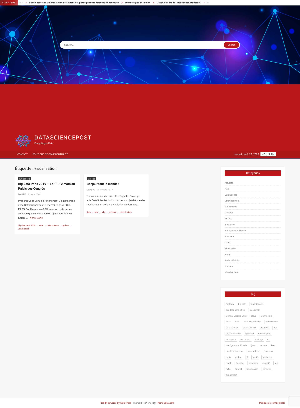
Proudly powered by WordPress (115, 403)
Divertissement (232, 200)
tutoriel (238, 369)
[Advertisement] (150, 109)
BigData (230, 304)
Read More (36, 218)
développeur (264, 333)
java (253, 345)
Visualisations (231, 272)
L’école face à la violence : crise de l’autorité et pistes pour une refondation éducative (60, 2)
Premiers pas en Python (124, 2)
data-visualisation (252, 321)
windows (267, 369)
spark (228, 363)
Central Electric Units (236, 316)
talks (228, 369)
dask (228, 321)
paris (228, 357)
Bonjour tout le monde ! (103, 184)
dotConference (233, 333)
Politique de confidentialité (50, 154)
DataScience (231, 195)
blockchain (255, 310)
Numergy (268, 351)
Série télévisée (232, 260)
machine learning (234, 351)
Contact (22, 154)
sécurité (266, 363)
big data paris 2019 (26, 225)
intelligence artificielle (236, 345)
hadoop (259, 339)
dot (275, 327)
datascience (272, 321)
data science (53, 225)
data (41, 225)
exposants (245, 339)
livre (273, 345)
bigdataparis (257, 304)
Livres (228, 242)
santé (255, 357)
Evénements (24, 179)
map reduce (253, 351)
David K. (22, 194)
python (65, 225)
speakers (253, 363)
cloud (253, 316)
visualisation (126, 212)
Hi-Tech (228, 218)
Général (91, 179)
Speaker (240, 363)
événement (231, 375)
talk (276, 363)
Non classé (230, 248)
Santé (227, 254)
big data (242, 304)
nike (96, 212)
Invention (229, 236)
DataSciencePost (62, 138)
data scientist (249, 327)
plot (103, 212)
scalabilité (267, 357)
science (112, 212)
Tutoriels (229, 266)
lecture (263, 345)
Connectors (266, 316)
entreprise (231, 339)
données (264, 327)
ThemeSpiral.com (165, 403)
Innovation (230, 224)
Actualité (229, 183)
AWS (227, 188)
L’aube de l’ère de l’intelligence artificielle (165, 2)
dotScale (249, 333)
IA (268, 339)
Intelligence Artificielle (235, 230)
